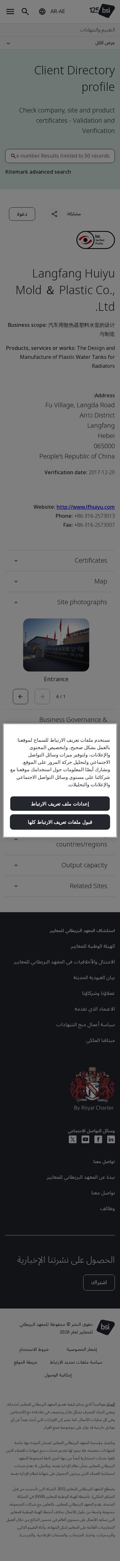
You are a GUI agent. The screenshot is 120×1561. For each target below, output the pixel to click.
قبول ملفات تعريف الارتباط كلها (60, 822)
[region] (60, 780)
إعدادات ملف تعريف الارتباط (60, 803)
